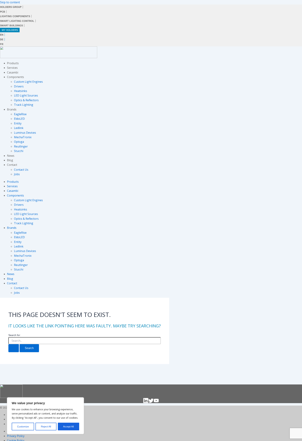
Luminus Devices (25, 133)
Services (12, 68)
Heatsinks (20, 91)
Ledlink (18, 128)
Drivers (19, 86)
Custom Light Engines (28, 82)
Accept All (68, 426)
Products (13, 63)
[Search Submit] (13, 348)
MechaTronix (22, 137)
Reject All (46, 426)
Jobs (17, 174)
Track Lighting (23, 105)
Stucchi (18, 151)
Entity (17, 123)
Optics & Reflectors (26, 100)
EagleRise (20, 114)
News (10, 156)
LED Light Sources (26, 95)
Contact (12, 165)
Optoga (19, 142)
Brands (11, 109)
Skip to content (10, 2)
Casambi (12, 72)
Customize (23, 426)
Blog (10, 160)
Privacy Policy (15, 436)
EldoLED (19, 119)
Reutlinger (21, 146)
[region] (45, 415)
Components (15, 77)
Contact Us (21, 170)
